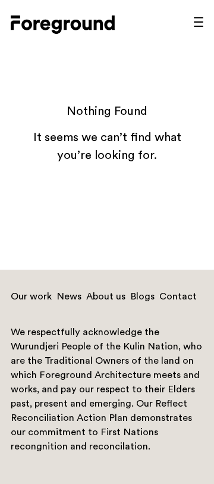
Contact (178, 297)
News (68, 297)
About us (105, 297)
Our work (31, 297)
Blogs (142, 297)
